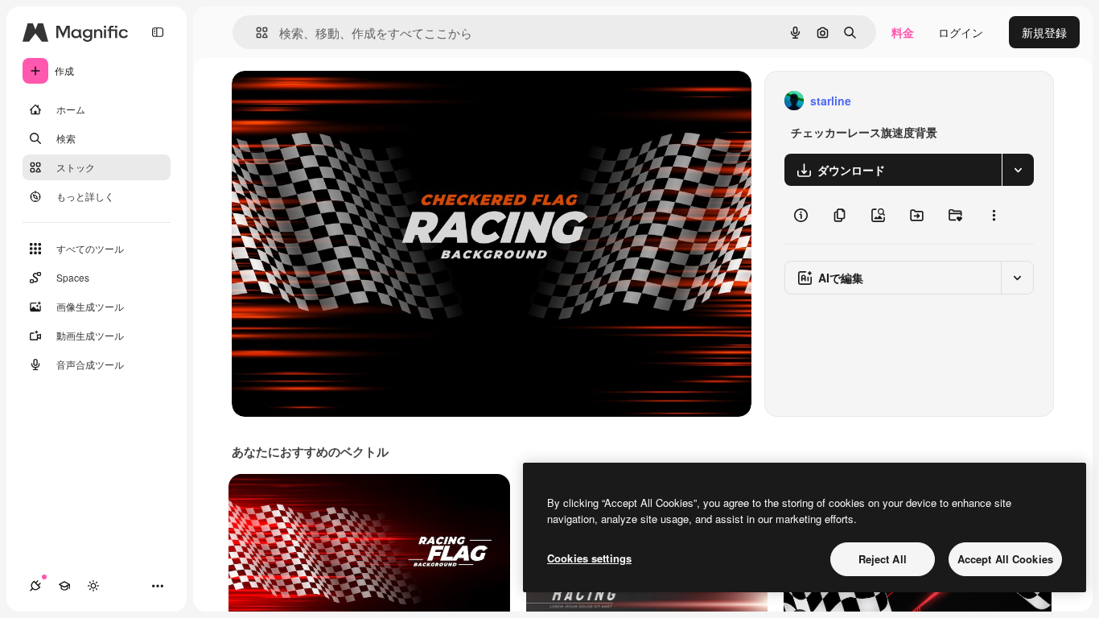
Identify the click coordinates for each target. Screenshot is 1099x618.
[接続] (35, 586)
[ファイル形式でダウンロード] (1018, 170)
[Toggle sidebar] (158, 32)
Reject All (882, 558)
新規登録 (1044, 32)
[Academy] (64, 586)
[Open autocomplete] (255, 33)
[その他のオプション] (994, 215)
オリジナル (342, 101)
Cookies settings (589, 558)
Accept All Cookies (1005, 558)
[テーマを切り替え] (93, 586)
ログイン (960, 32)
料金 (902, 32)
